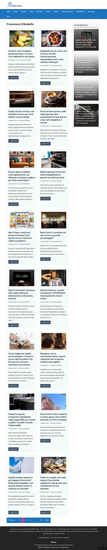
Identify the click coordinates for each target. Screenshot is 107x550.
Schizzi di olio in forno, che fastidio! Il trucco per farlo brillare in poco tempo (21, 114)
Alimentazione (80, 11)
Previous (11, 520)
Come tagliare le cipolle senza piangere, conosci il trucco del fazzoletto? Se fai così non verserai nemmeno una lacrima (20, 359)
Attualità (23, 11)
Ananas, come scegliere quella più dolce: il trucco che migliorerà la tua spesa (21, 54)
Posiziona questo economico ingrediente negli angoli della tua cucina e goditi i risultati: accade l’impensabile (21, 419)
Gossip (31, 11)
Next (47, 520)
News (8, 11)
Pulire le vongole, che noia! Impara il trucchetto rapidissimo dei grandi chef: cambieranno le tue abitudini (53, 483)
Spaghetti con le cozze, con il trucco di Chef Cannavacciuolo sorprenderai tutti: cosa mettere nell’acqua (53, 56)
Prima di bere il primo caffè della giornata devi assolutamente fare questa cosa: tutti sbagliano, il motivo (53, 117)
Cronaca (15, 11)
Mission (40, 547)
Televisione (39, 11)
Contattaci (66, 537)
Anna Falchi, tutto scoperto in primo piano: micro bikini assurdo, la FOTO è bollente (53, 417)
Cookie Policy (65, 547)
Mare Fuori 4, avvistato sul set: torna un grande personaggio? (53, 235)
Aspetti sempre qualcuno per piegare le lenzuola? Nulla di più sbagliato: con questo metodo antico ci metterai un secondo (20, 483)
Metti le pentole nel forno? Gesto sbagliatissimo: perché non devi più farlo (53, 175)
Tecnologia (91, 11)
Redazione (47, 547)
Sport (8, 16)
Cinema (48, 11)
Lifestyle (56, 11)
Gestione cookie (102, 548)
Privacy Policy (55, 547)
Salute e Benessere (67, 11)
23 (41, 520)
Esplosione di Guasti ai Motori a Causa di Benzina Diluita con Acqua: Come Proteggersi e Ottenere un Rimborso (86, 92)
